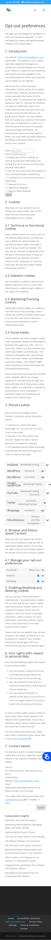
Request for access (17, 184)
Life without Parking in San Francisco (22, 841)
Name (8, 150)
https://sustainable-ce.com (30, 57)
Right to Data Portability (19, 191)
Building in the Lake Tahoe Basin (20, 820)
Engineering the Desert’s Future (20, 832)
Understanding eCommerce (32, 936)
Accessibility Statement (28, 918)
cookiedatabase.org (14, 799)
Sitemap (13, 925)
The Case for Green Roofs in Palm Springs (25, 836)
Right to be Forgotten (18, 187)
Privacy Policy (35, 921)
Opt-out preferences (15, 921)
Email (7, 154)
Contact (24, 928)
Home (11, 918)
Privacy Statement (19, 738)
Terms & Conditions (29, 925)
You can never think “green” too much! (23, 845)
